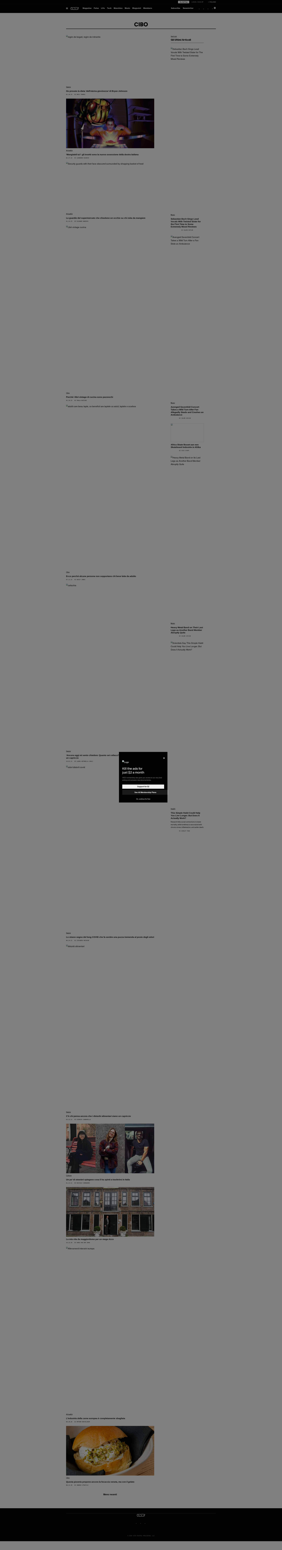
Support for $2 (143, 787)
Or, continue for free (143, 799)
